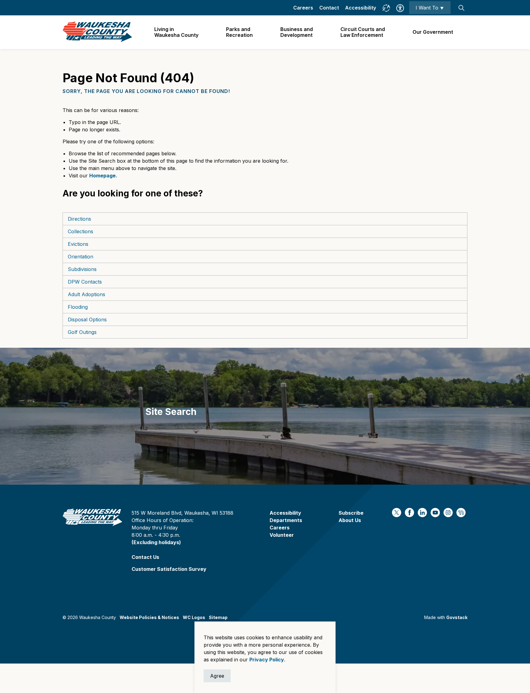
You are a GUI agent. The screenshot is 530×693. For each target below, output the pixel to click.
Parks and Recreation (239, 32)
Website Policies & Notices (149, 617)
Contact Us (145, 557)
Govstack (456, 617)
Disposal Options (87, 319)
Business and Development (296, 32)
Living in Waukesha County (176, 32)
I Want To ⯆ (430, 8)
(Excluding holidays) (156, 542)
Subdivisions (82, 269)
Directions (79, 219)
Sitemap (218, 617)
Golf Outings (82, 332)
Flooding (78, 307)
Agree (217, 676)
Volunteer (282, 535)
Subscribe (351, 513)
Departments (286, 520)
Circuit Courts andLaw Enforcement (362, 32)
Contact (329, 8)
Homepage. (103, 175)
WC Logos (194, 617)
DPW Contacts (85, 282)
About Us (350, 520)
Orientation (80, 257)
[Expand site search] (461, 7)
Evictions (78, 244)
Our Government (433, 32)
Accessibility (360, 8)
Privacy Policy (266, 659)
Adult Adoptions (86, 294)
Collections (80, 231)
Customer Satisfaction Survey (169, 569)
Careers (303, 8)
